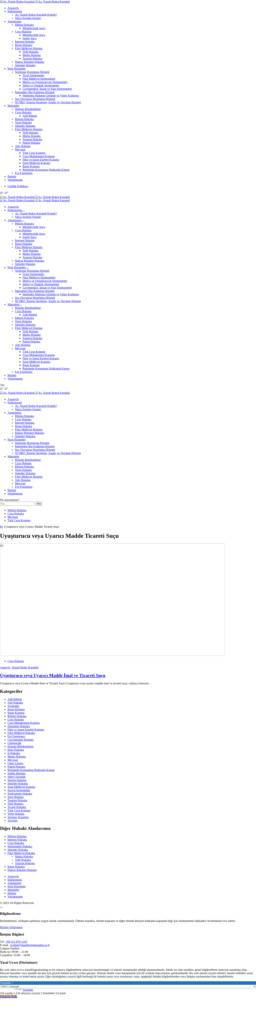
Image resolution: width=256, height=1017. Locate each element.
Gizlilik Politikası (17, 186)
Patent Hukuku (31, 142)
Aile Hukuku (23, 146)
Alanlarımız (14, 21)
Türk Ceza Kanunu (33, 152)
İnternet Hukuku (24, 41)
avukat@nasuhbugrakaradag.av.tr (30, 945)
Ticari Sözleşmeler (33, 75)
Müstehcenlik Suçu (33, 28)
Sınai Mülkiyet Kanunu (36, 163)
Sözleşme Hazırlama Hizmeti (32, 72)
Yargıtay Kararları (18, 817)
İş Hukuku (13, 753)
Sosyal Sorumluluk (18, 790)
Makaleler (13, 105)
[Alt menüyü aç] (23, 211)
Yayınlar (12, 820)
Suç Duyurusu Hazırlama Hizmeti (35, 99)
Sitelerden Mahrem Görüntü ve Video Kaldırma (50, 95)
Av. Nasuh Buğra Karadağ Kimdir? (36, 14)
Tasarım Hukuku (32, 58)
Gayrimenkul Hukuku (20, 739)
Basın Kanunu (31, 166)
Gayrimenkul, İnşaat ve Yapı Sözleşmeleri (47, 88)
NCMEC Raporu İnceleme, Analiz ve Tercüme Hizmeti (48, 102)
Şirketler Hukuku (25, 65)
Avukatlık (13, 706)
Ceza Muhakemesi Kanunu (38, 156)
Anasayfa (13, 8)
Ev (1, 526)
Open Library (15, 763)
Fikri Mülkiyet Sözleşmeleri (38, 78)
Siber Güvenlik (16, 776)
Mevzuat (20, 149)
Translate (27, 989)
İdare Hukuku (15, 749)
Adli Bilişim (29, 115)
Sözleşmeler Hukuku (19, 793)
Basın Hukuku (23, 45)
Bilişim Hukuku (24, 24)
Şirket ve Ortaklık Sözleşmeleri (40, 85)
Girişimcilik (14, 743)
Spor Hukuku (15, 797)
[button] (2, 193)
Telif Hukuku (30, 51)
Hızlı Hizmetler (16, 68)
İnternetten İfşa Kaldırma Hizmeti (35, 92)
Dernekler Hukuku (18, 726)
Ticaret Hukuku (16, 807)
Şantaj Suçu (29, 38)
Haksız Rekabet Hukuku (29, 61)
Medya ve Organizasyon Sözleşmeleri (44, 82)
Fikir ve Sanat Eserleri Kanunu (40, 159)
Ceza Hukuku (23, 31)
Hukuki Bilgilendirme (28, 109)
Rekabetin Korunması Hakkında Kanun (46, 169)
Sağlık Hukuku (16, 773)
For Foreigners (23, 173)
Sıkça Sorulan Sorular (28, 18)
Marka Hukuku (31, 55)
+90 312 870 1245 (16, 941)
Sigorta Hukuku (16, 780)
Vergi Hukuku (23, 122)
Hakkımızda (14, 11)
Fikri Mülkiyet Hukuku (29, 48)
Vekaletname (15, 179)
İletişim (11, 176)
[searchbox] (17, 504)
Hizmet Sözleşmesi (11, 927)
